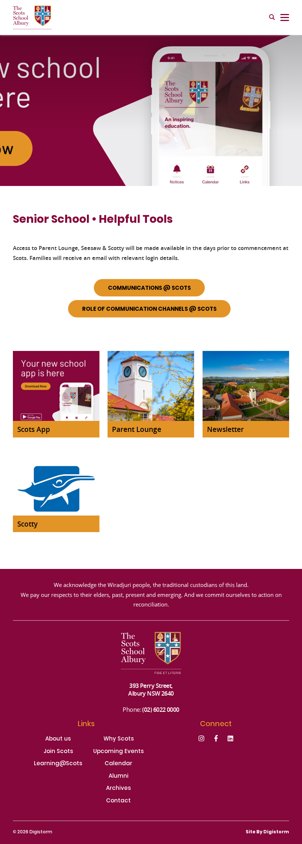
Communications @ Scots (149, 288)
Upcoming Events (118, 752)
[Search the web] (272, 17)
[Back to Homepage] (32, 17)
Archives (118, 789)
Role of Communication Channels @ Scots (149, 309)
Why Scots (118, 739)
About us (58, 739)
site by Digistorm (267, 832)
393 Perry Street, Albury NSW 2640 (151, 689)
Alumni (119, 777)
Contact (118, 801)
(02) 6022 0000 (160, 709)
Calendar (118, 764)
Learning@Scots (58, 764)
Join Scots (58, 752)
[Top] (151, 657)
